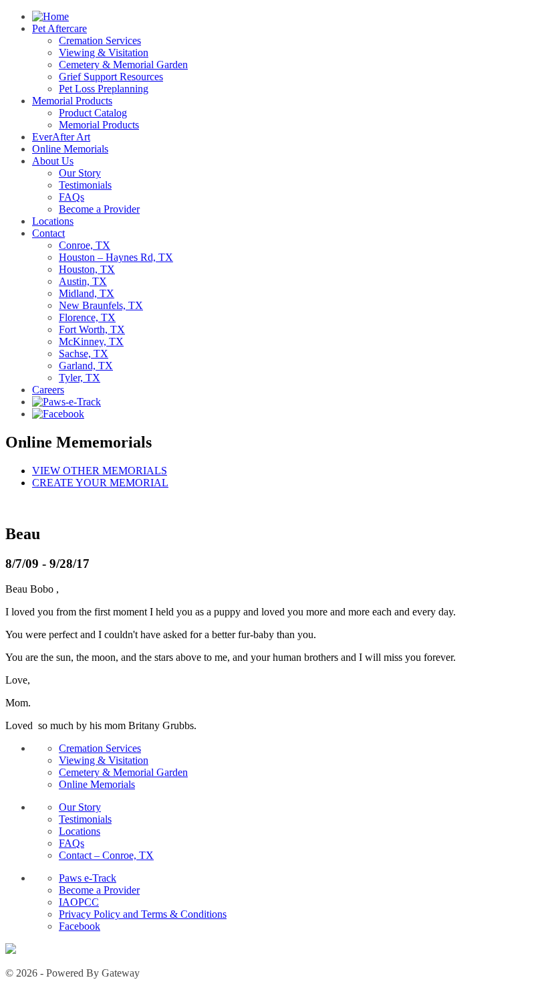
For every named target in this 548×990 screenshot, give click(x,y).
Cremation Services (100, 40)
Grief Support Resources (111, 76)
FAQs (71, 197)
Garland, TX (86, 365)
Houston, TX (87, 269)
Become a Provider (99, 209)
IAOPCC (79, 902)
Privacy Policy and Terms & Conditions (143, 914)
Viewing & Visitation (103, 52)
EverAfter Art (61, 136)
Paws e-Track (87, 878)
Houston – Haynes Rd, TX (116, 257)
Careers (48, 389)
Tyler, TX (79, 377)
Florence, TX (87, 317)
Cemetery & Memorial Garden (123, 64)
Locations (53, 221)
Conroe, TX (84, 245)
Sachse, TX (83, 353)
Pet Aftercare (59, 28)
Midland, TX (86, 293)
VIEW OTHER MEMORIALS (99, 470)
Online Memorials (70, 149)
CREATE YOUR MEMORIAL (100, 482)
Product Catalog (93, 112)
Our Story (80, 173)
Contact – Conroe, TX (106, 855)
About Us (53, 161)
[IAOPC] (10, 950)
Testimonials (85, 185)
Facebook (79, 926)
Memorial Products (72, 100)
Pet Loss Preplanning (103, 88)
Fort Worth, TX (92, 329)
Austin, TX (83, 281)
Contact (48, 233)
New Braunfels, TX (101, 305)
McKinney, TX (91, 341)
